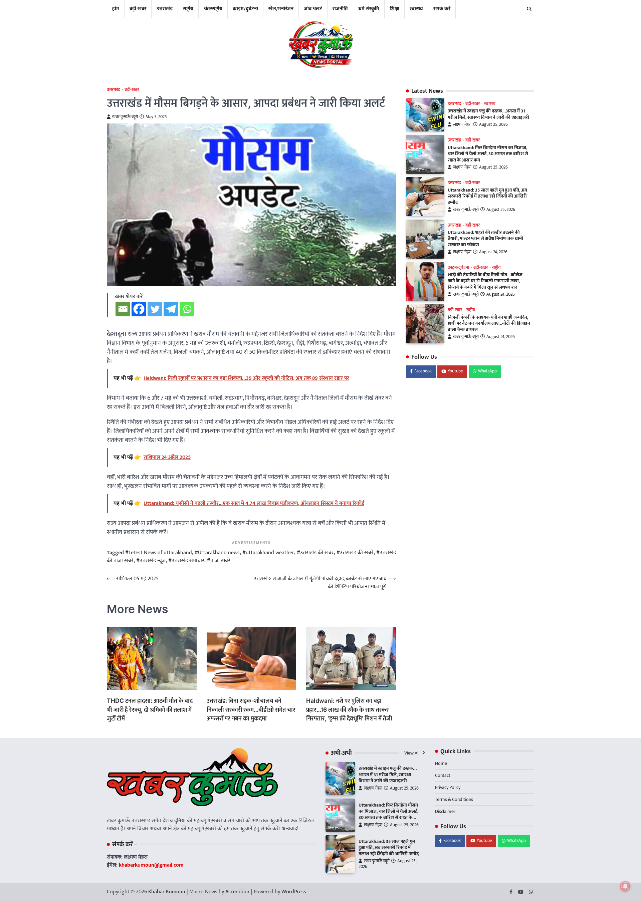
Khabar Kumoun (166, 891)
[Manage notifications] (625, 886)
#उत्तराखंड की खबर (315, 552)
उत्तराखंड (165, 9)
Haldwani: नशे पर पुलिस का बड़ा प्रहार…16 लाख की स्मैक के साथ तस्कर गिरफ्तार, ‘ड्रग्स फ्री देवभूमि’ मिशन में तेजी (349, 709)
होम (115, 9)
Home (441, 763)
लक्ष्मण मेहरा (462, 124)
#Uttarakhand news (217, 552)
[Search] (529, 9)
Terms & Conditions (454, 799)
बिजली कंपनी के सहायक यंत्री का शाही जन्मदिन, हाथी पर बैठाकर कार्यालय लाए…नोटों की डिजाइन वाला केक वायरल (489, 323)
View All (412, 753)
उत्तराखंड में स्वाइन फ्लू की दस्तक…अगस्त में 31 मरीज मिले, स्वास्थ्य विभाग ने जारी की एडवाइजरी (488, 114)
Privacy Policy (447, 787)
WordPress (293, 891)
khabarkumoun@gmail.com (151, 865)
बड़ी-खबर (138, 9)
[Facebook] (139, 309)
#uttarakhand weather (268, 552)
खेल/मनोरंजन (280, 9)
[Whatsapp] (187, 309)
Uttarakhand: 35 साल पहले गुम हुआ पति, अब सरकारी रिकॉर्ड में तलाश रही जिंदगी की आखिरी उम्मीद (487, 196)
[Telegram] (171, 309)
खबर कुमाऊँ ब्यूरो (125, 116)
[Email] (123, 309)
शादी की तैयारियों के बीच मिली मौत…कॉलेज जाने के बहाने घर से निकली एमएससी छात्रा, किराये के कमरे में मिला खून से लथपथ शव (485, 281)
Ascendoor (237, 891)
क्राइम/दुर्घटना (245, 9)
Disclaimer (445, 811)
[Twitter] (155, 309)
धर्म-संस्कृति (368, 9)
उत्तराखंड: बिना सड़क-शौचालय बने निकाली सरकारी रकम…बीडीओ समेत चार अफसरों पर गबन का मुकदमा (251, 709)
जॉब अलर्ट (313, 9)
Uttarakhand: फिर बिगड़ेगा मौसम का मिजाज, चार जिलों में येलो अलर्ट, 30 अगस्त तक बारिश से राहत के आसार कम (488, 154)
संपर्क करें (441, 9)
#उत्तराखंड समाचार (186, 560)
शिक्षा (394, 9)
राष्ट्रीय (188, 9)
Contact (442, 775)
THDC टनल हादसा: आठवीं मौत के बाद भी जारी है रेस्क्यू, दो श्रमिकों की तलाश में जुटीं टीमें (150, 709)
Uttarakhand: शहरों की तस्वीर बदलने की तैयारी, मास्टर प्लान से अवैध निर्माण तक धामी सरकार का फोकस (485, 239)
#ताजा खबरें (218, 560)
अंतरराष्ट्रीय (213, 9)
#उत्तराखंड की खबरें (355, 552)
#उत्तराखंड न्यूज (151, 560)
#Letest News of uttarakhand (158, 552)
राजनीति (340, 9)
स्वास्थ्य (416, 9)
